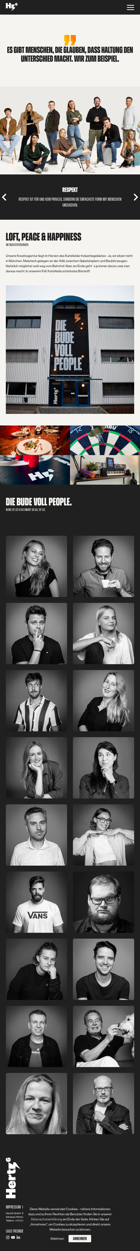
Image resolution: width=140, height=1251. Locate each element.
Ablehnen (57, 1238)
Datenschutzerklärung (47, 1219)
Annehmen (80, 1238)
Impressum (13, 1207)
